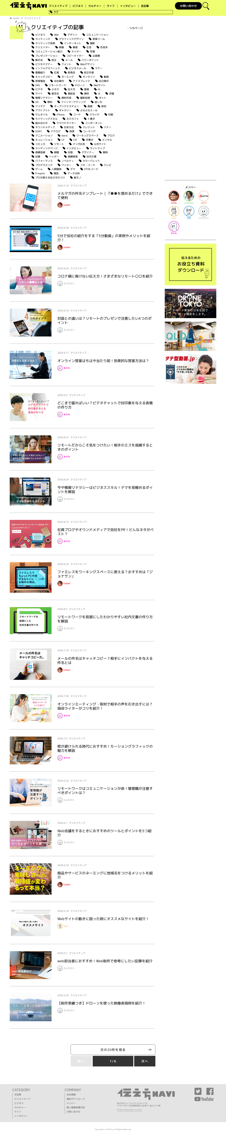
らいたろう (69, 283)
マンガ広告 (79, 144)
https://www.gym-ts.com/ (129, 1109)
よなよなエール (88, 110)
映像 (61, 47)
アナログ (56, 131)
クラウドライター (66, 123)
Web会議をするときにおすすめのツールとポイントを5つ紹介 (104, 832)
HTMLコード (91, 169)
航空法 (55, 93)
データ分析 (73, 173)
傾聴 (56, 152)
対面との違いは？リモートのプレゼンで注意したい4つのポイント (104, 320)
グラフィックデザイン (71, 39)
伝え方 (71, 89)
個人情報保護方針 (76, 1107)
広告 (89, 47)
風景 (90, 106)
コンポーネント (93, 123)
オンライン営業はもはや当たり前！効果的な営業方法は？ (103, 360)
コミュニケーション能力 (49, 51)
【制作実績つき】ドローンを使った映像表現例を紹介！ (101, 1003)
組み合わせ (41, 123)
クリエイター (42, 47)
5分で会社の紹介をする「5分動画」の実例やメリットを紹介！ (103, 237)
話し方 (98, 102)
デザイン (72, 34)
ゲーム (39, 169)
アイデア (40, 106)
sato (66, 926)
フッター (66, 165)
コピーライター (75, 55)
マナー (98, 68)
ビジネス (78, 6)
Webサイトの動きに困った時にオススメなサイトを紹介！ (103, 918)
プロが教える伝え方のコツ (50, 177)
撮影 (92, 43)
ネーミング (67, 76)
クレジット (89, 127)
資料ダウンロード (76, 1099)
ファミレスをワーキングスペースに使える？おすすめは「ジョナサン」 (105, 574)
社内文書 (91, 156)
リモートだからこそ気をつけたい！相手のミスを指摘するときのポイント (105, 447)
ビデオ (39, 89)
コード (77, 114)
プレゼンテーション (46, 55)
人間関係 (56, 169)
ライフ (111, 6)
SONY (38, 131)
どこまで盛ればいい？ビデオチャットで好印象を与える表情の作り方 (105, 405)
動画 (106, 76)
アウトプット (42, 110)
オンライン (89, 76)
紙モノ (77, 177)
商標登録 (40, 152)
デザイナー (88, 152)
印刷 (110, 114)
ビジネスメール (77, 68)
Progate (40, 173)
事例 (105, 152)
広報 (56, 72)
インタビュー (128, 6)
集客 (75, 47)
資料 (86, 93)
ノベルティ (67, 160)
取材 (103, 106)
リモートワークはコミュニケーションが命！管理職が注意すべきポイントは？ (105, 790)
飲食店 (71, 72)
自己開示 (104, 81)
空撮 (111, 93)
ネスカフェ (72, 118)
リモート (59, 144)
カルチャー (95, 6)
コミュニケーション (97, 34)
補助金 (71, 93)
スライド (94, 114)
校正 (54, 60)
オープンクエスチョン (66, 106)
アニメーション (44, 135)
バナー (107, 127)
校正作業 (89, 72)
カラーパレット (91, 160)
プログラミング (44, 165)
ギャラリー (65, 110)
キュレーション (44, 139)
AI (99, 89)
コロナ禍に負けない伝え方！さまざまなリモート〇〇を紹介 (105, 276)
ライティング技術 (45, 43)
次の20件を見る (113, 1050)
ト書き (91, 118)
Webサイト (100, 85)
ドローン (80, 85)
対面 (70, 152)
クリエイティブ (58, 6)
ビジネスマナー (44, 64)
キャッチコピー (44, 76)
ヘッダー (54, 156)
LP (62, 139)
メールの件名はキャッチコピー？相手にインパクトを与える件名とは (105, 660)
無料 (49, 102)
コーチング (89, 131)
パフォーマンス (44, 160)
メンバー (71, 1103)
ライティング (42, 39)
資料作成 (66, 97)
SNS (37, 85)
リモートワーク (57, 85)
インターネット (72, 43)
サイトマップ (97, 148)
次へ (144, 1061)
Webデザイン (87, 64)
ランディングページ (46, 148)
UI (99, 93)
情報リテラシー (44, 97)
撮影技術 (85, 97)
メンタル (107, 139)
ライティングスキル (46, 118)
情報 (86, 89)
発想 (71, 131)
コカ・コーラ (87, 165)
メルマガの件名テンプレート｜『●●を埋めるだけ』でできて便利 (105, 195)
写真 (92, 51)
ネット (102, 97)
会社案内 (59, 81)
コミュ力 (40, 144)
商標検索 (73, 156)
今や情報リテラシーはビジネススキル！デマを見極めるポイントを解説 (105, 489)
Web (56, 34)
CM (75, 139)
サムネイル (41, 114)
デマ (72, 169)
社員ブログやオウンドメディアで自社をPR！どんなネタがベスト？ (105, 531)
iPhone (60, 114)
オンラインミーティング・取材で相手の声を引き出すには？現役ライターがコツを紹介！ (105, 706)
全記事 (145, 6)
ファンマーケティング (73, 102)
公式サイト (100, 144)
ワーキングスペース (87, 135)
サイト (39, 93)
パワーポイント (90, 60)
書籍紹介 (40, 72)
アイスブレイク (81, 81)
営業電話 (40, 81)
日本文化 (69, 127)
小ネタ (55, 89)
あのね (67, 367)
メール (69, 60)
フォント (66, 64)
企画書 (96, 55)
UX (36, 102)
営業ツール (99, 39)
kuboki (67, 204)
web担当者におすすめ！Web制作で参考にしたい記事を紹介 (105, 960)
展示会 (39, 60)
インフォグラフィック (47, 68)
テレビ (107, 165)
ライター (76, 51)
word (64, 135)
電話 (56, 173)
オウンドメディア (45, 127)
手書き (89, 139)
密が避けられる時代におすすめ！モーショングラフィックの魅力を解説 (105, 748)
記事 (37, 156)
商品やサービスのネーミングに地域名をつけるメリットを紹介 (105, 875)
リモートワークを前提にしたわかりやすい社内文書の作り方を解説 (105, 619)
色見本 (104, 47)
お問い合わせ (188, 6)
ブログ (111, 135)
